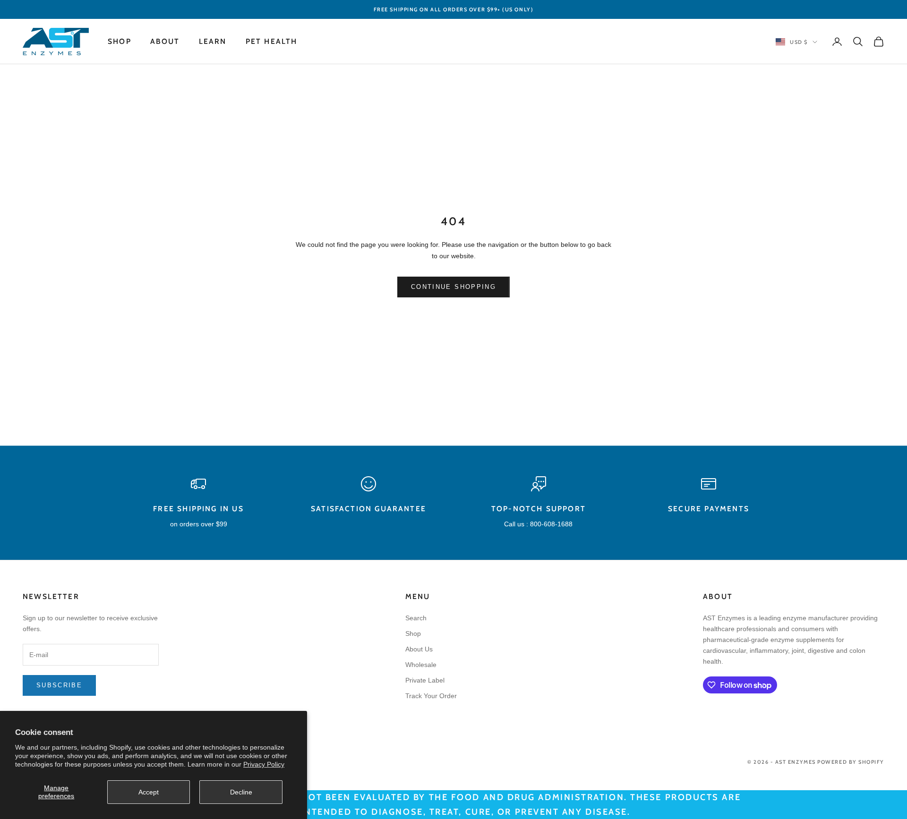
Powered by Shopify (850, 762)
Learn (213, 41)
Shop (119, 41)
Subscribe (59, 685)
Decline (241, 792)
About (165, 41)
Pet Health (272, 41)
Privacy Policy (263, 764)
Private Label (425, 680)
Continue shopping (453, 286)
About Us (419, 649)
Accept (148, 792)
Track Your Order (431, 696)
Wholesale (420, 664)
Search (416, 618)
